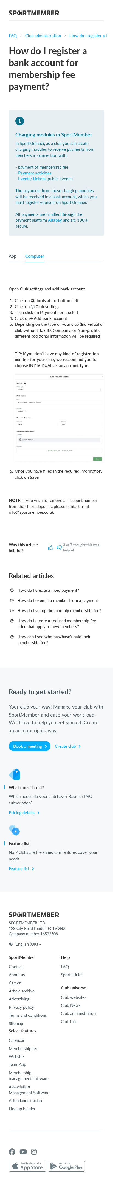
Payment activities (35, 172)
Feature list (19, 868)
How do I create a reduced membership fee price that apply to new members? (56, 623)
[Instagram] (34, 1151)
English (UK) (27, 943)
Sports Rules (72, 974)
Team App (17, 1064)
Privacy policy (21, 1007)
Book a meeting (28, 746)
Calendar (16, 1040)
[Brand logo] (34, 13)
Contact (16, 966)
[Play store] (66, 1166)
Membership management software (29, 1075)
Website (16, 1056)
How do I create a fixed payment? (48, 590)
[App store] (27, 1166)
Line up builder (22, 1108)
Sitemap (16, 1023)
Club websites (73, 997)
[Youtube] (23, 1151)
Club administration (43, 35)
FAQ (13, 35)
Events (24, 178)
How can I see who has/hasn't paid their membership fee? (54, 639)
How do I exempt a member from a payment (57, 600)
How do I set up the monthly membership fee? (59, 610)
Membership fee (23, 1048)
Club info (69, 1021)
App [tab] (12, 256)
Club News (71, 1005)
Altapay (55, 219)
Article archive (22, 990)
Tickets (39, 178)
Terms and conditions (28, 1015)
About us (17, 974)
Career (15, 982)
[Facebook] (12, 1151)
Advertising (19, 998)
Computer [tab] (34, 256)
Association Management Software (29, 1089)
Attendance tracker (26, 1100)
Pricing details (22, 812)
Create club (66, 746)
